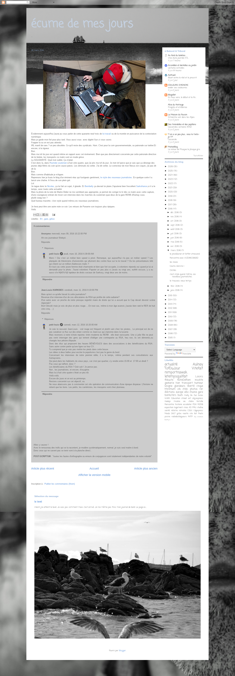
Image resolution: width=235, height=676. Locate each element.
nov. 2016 (175, 216)
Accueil (94, 468)
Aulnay (198, 364)
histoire (178, 404)
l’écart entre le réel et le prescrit (182, 77)
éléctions (170, 392)
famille (199, 401)
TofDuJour (172, 368)
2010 (170, 316)
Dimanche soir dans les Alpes (181, 117)
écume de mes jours (82, 24)
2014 (170, 299)
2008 (170, 325)
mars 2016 (176, 250)
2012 (170, 308)
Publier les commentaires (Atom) (59, 484)
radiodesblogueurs (179, 416)
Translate (186, 353)
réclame (174, 410)
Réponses (49, 248)
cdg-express (197, 398)
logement (178, 407)
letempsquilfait (176, 376)
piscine (167, 416)
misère (177, 401)
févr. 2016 (175, 286)
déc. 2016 (175, 212)
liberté (191, 386)
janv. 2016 (175, 290)
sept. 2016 (175, 225)
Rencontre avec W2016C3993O (184, 257)
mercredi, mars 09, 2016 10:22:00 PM (69, 233)
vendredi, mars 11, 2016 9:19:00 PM (81, 290)
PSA (194, 404)
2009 (170, 320)
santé (167, 410)
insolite (199, 380)
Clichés (173, 270)
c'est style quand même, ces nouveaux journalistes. (183, 275)
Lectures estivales (176, 67)
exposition (169, 407)
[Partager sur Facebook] (43, 214)
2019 (170, 196)
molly (186, 395)
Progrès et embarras (177, 107)
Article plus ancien (145, 468)
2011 (170, 312)
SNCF (173, 413)
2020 (170, 191)
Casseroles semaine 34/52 (180, 127)
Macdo (167, 413)
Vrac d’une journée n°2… (178, 58)
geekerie (169, 383)
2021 (170, 187)
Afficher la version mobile (94, 475)
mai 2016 (175, 241)
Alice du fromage (176, 104)
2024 (170, 175)
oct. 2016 (175, 221)
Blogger (122, 650)
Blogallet (172, 94)
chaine (193, 392)
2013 (170, 304)
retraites (182, 410)
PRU (194, 407)
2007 (170, 329)
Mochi (200, 413)
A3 (190, 407)
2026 (171, 166)
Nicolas (50, 186)
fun (195, 395)
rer (201, 389)
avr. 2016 (175, 246)
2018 (170, 200)
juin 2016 (175, 237)
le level (38, 502)
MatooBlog (173, 146)
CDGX (190, 410)
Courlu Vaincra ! (177, 266)
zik (179, 389)
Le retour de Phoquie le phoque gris (184, 149)
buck (180, 395)
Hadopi (168, 401)
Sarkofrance (141, 186)
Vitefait (197, 368)
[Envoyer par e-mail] (34, 214)
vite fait (193, 413)
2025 (171, 170)
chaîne (200, 407)
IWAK (167, 398)
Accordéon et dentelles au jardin (182, 65)
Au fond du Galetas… (177, 55)
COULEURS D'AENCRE (178, 85)
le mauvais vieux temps (181, 280)
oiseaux (200, 416)
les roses (174, 262)
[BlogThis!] (37, 214)
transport (187, 383)
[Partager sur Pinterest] (46, 214)
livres (200, 395)
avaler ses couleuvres (177, 87)
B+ (41, 219)
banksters (170, 395)
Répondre (45, 242)
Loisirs (199, 377)
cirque (199, 386)
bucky (167, 419)
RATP (190, 416)
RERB (200, 404)
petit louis (54, 254)
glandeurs (179, 386)
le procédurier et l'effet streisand (185, 253)
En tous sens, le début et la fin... (182, 97)
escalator (187, 404)
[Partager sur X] (40, 214)
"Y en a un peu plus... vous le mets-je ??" (183, 135)
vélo (186, 392)
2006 (170, 333)
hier (178, 383)
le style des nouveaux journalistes (116, 177)
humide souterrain (58, 163)
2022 (171, 183)
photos (194, 389)
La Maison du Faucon (177, 114)
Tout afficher (198, 156)
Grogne (168, 386)
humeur (198, 383)
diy (195, 416)
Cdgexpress (198, 410)
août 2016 (175, 229)
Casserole (172, 139)
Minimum (170, 389)
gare (46, 219)
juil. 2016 (175, 233)
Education (175, 398)
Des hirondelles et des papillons (182, 124)
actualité (171, 364)
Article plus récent (42, 468)
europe (179, 392)
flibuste (169, 380)
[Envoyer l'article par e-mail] (53, 214)
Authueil (172, 75)
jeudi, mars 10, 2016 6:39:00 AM (79, 254)
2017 (170, 204)
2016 (170, 208)
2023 (170, 179)
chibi (185, 389)
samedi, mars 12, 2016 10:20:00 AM (80, 325)
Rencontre (169, 404)
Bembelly (89, 186)
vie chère (188, 401)
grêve (52, 219)
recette (185, 413)
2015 (170, 295)
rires (186, 407)
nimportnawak (176, 372)
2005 (170, 337)
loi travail (106, 134)
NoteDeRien (184, 380)
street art (186, 398)
